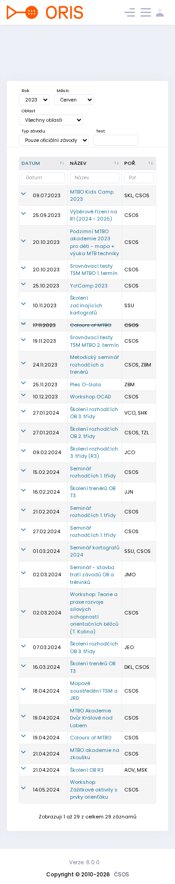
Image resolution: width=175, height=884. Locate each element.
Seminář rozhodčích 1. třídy (93, 472)
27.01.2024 (46, 412)
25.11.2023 (45, 384)
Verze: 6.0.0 (84, 862)
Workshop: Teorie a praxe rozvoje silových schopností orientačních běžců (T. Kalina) (94, 613)
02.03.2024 (47, 574)
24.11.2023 (45, 364)
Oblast (28, 111)
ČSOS (121, 874)
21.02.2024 (46, 511)
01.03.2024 (46, 551)
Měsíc (63, 90)
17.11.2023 (44, 325)
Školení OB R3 (87, 770)
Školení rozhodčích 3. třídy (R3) (94, 452)
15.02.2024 (46, 472)
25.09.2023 (47, 215)
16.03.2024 (46, 667)
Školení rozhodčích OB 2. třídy (94, 432)
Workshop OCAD (90, 396)
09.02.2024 (47, 452)
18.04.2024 (46, 690)
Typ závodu (33, 131)
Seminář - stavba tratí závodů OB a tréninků (92, 575)
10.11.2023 (45, 305)
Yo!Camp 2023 (89, 285)
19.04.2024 (46, 717)
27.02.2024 (46, 531)
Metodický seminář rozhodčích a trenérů (94, 365)
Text (100, 131)
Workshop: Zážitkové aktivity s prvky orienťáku (94, 789)
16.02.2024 (46, 491)
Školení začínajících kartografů (86, 305)
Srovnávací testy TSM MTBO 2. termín (94, 341)
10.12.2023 (45, 396)
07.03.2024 (47, 647)
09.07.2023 (47, 195)
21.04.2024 (46, 753)
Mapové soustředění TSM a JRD (94, 691)
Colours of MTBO (90, 325)
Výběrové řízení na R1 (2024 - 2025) (93, 215)
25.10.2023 (46, 285)
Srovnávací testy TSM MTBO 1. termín (94, 269)
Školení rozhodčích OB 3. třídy (94, 413)
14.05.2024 (46, 789)
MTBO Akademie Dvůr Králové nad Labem (91, 718)
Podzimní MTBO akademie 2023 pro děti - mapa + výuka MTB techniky (94, 242)
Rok (25, 90)
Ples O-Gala (85, 384)
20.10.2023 (46, 242)
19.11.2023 (44, 341)
